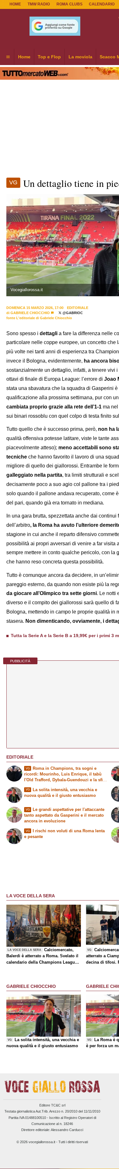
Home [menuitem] (24, 56)
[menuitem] (8, 57)
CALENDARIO (102, 4)
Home (15, 4)
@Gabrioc (72, 313)
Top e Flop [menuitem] (49, 56)
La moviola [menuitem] (80, 56)
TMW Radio (39, 4)
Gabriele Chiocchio (30, 313)
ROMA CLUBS (69, 4)
